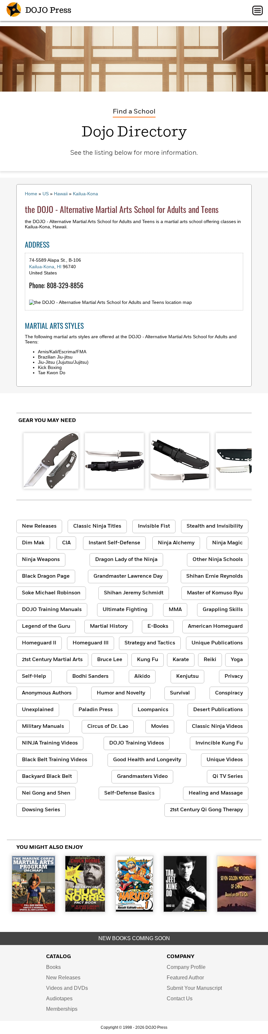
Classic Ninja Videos (217, 726)
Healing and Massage (216, 793)
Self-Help (34, 676)
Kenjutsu (187, 676)
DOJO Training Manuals (52, 609)
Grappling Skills (223, 609)
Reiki (210, 659)
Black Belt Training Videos (54, 759)
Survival (180, 693)
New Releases (39, 526)
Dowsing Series (41, 810)
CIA (66, 543)
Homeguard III (91, 643)
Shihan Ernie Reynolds (214, 576)
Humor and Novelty (121, 693)
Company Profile (186, 967)
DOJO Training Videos (136, 743)
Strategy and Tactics (150, 643)
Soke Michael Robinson (51, 593)
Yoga (237, 659)
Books (53, 967)
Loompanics (153, 709)
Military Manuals (43, 726)
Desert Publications (218, 709)
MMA (175, 609)
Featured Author (185, 977)
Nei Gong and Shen (46, 793)
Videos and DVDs (67, 988)
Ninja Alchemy (176, 543)
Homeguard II (39, 643)
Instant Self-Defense (114, 543)
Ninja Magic (227, 543)
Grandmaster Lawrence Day (127, 576)
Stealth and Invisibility (215, 526)
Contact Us (180, 998)
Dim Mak (33, 543)
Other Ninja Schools (218, 559)
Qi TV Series (227, 776)
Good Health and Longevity (147, 759)
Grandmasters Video (142, 776)
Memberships (61, 1009)
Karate (181, 659)
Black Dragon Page (46, 576)
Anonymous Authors (47, 693)
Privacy (234, 676)
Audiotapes (59, 998)
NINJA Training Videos (50, 743)
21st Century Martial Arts (52, 659)
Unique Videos (225, 759)
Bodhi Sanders (90, 676)
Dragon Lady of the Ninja (126, 559)
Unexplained (38, 709)
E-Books (157, 626)
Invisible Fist (154, 526)
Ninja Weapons (41, 559)
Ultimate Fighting (125, 609)
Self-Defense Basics (129, 793)
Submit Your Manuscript (194, 988)
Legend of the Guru (46, 626)
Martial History (108, 626)
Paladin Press (95, 709)
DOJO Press (47, 10)
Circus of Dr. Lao (107, 726)
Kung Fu (147, 659)
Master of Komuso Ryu (215, 593)
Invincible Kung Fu (219, 743)
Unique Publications (217, 643)
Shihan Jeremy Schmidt (133, 593)
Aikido (142, 676)
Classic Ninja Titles (97, 526)
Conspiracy (229, 693)
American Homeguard (215, 626)
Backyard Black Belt (47, 776)
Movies (160, 726)
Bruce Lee (109, 659)
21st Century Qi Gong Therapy (206, 810)
